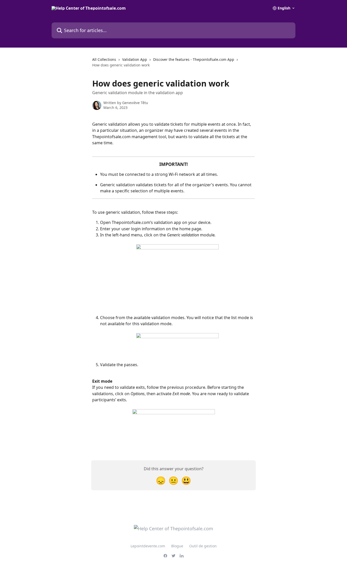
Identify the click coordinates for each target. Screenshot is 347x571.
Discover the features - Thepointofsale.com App (193, 59)
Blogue (177, 546)
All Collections (104, 59)
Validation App (134, 59)
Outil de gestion (203, 546)
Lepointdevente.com (148, 546)
